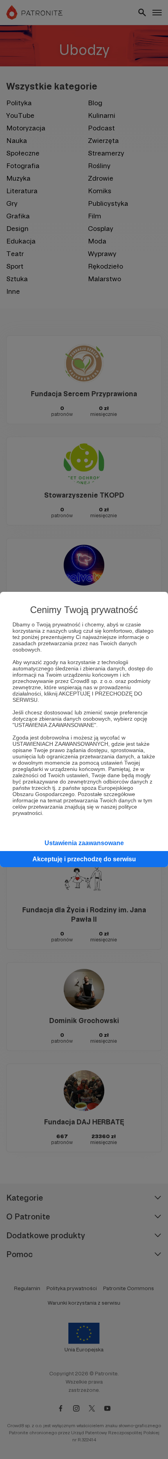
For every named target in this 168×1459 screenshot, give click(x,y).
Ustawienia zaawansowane (84, 843)
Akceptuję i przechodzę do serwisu (84, 859)
